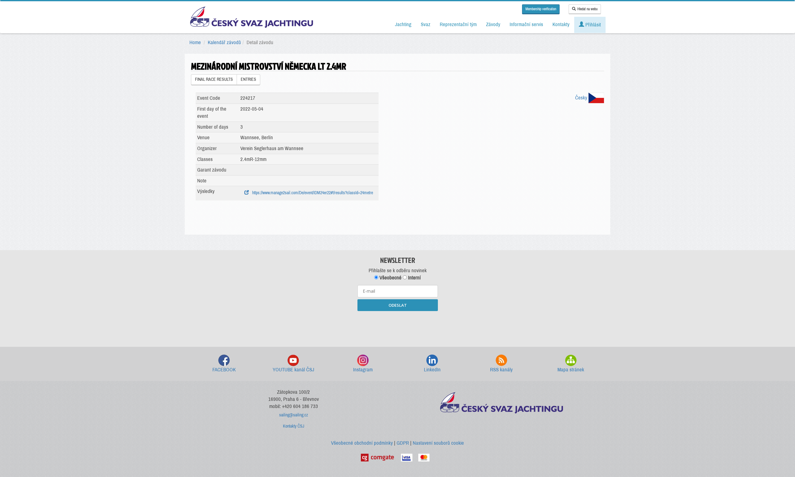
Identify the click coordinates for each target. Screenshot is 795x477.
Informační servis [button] (526, 24)
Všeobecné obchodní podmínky (362, 443)
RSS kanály (501, 369)
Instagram (363, 369)
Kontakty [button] (561, 24)
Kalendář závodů (224, 42)
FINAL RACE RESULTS (214, 79)
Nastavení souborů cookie (438, 443)
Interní (414, 277)
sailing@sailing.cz (293, 415)
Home (195, 42)
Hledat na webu (587, 9)
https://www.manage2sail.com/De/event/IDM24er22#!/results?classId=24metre (311, 192)
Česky (581, 97)
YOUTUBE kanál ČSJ (293, 369)
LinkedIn (432, 369)
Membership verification (540, 9)
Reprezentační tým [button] (458, 24)
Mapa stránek (570, 369)
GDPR (403, 443)
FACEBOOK (224, 369)
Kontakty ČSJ (293, 426)
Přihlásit (592, 24)
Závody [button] (493, 24)
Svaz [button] (425, 24)
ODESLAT (397, 305)
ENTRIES (248, 79)
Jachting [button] (403, 24)
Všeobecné (390, 277)
